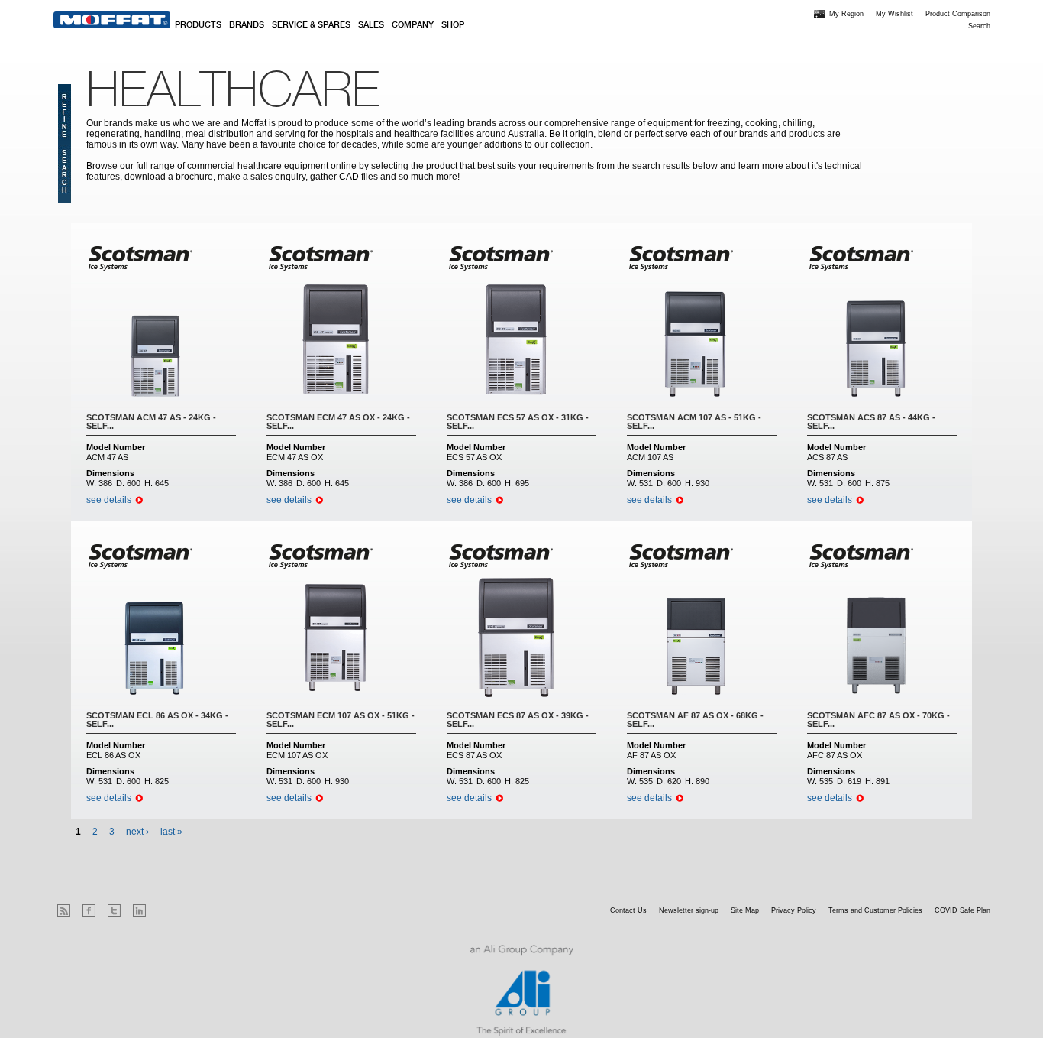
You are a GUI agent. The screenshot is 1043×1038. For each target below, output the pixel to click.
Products (198, 25)
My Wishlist (894, 14)
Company (413, 25)
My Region (846, 14)
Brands (246, 25)
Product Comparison (957, 14)
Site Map (745, 910)
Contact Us (628, 910)
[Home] (112, 19)
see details (108, 500)
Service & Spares (311, 25)
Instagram (164, 910)
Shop (452, 25)
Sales (371, 25)
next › (137, 831)
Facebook (88, 910)
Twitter (114, 910)
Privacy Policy (793, 910)
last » (171, 831)
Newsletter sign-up (688, 910)
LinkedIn (139, 910)
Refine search (64, 143)
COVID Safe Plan (962, 910)
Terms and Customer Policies (875, 910)
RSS (63, 910)
